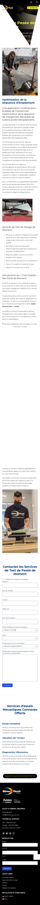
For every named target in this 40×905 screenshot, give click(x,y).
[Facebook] (10, 833)
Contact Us (33, 7)
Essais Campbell (11, 723)
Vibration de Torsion (13, 738)
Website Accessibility (9, 888)
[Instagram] (13, 833)
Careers (4, 883)
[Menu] (31, 2)
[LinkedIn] (3, 833)
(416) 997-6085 (13, 825)
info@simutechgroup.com (10, 815)
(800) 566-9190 (7, 812)
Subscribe (7, 868)
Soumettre (7, 685)
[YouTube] (7, 833)
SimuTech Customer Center (11, 828)
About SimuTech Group (9, 880)
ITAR (6, 896)
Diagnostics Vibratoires (15, 752)
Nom (3, 856)
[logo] (7, 7)
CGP (5, 899)
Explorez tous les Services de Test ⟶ (20, 776)
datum (14, 316)
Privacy (4, 885)
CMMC (11, 896)
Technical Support (8, 877)
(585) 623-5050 (11, 822)
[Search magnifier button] (37, 2)
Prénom (4, 848)
